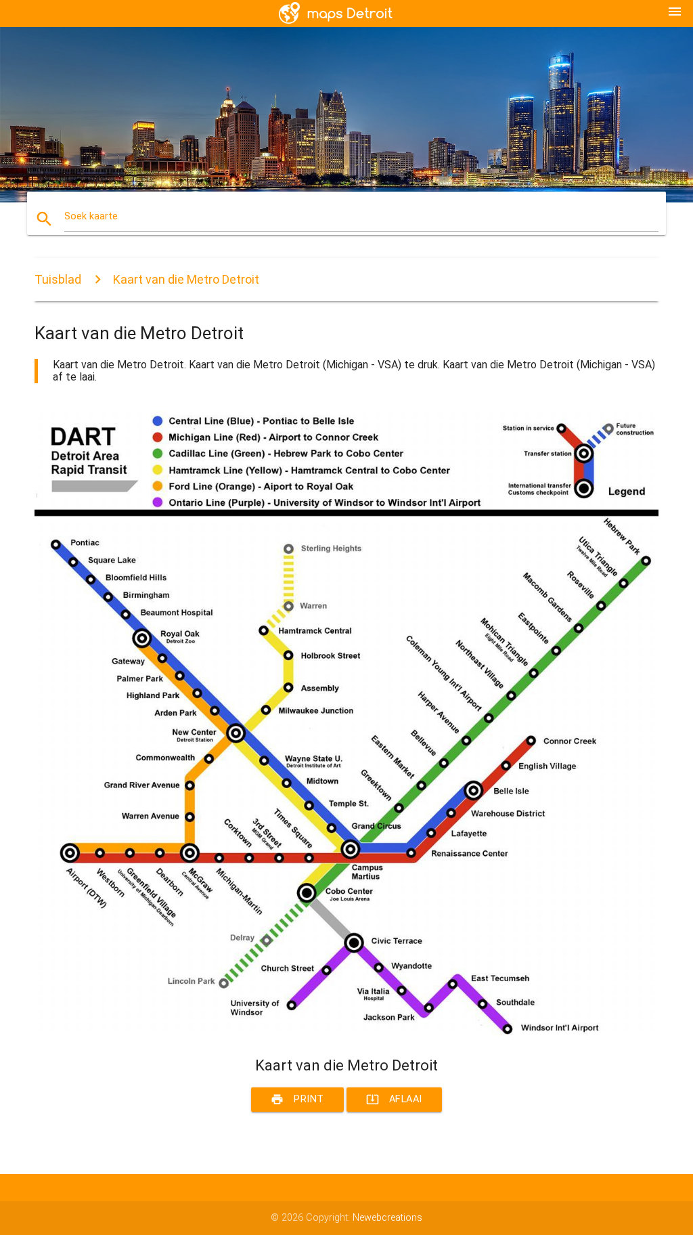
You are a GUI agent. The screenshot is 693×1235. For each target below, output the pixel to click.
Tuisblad (58, 279)
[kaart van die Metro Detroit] (346, 1032)
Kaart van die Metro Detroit (186, 279)
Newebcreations (387, 1217)
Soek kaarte (91, 216)
